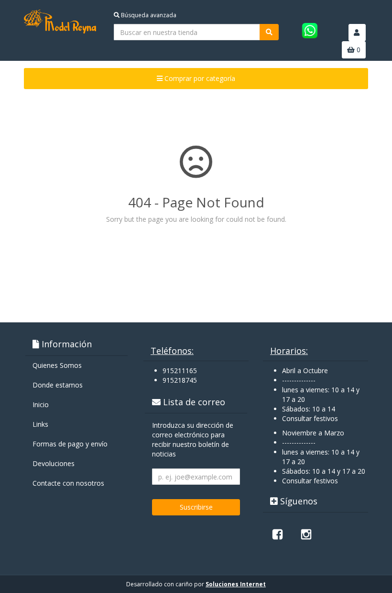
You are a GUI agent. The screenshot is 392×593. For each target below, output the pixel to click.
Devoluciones (54, 463)
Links (40, 424)
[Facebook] (277, 534)
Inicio (41, 404)
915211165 (180, 370)
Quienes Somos (57, 365)
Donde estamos (58, 384)
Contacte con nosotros (68, 483)
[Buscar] (269, 32)
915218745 (180, 380)
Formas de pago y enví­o (70, 443)
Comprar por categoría (199, 78)
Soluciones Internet (236, 584)
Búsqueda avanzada (148, 15)
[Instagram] (306, 534)
